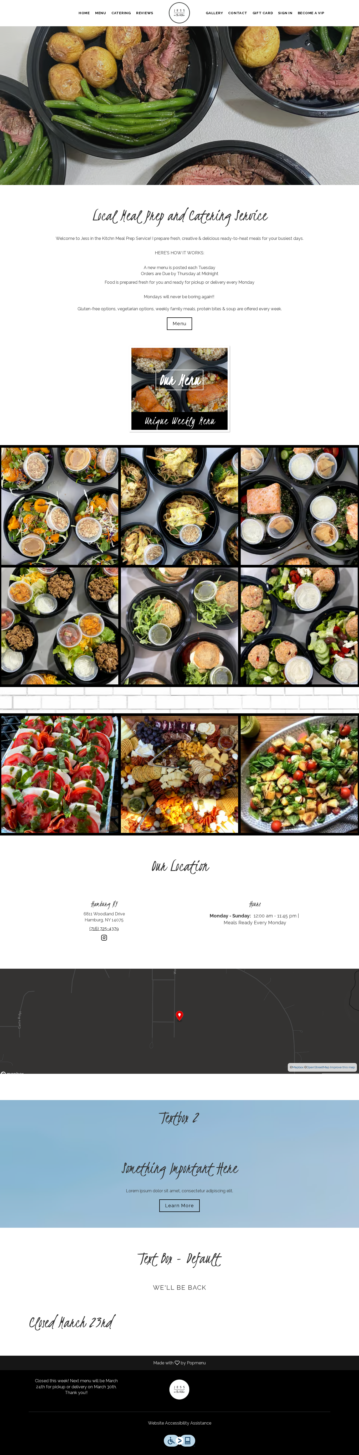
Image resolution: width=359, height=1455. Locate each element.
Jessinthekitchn (179, 1390)
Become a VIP (311, 13)
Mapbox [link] (298, 1067)
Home (84, 13)
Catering (121, 13)
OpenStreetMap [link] (318, 1067)
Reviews (144, 13)
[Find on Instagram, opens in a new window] (104, 940)
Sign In (285, 13)
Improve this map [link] (342, 1067)
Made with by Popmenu (105, 1362)
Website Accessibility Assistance (179, 1423)
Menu (100, 13)
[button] (60, 506)
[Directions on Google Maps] (179, 1021)
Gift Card (263, 13)
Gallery (214, 13)
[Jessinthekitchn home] (179, 13)
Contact (237, 13)
